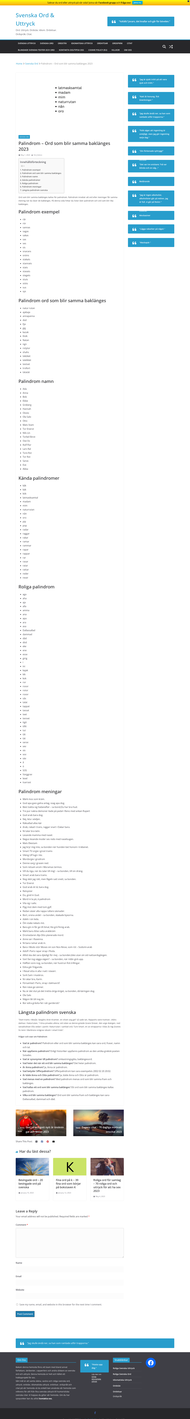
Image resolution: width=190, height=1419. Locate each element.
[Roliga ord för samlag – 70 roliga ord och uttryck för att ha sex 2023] (107, 1159)
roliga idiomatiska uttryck (96, 1378)
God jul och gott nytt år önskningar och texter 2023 (41, 1129)
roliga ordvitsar (163, 174)
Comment (22, 1224)
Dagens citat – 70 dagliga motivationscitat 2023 (99, 1129)
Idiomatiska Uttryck (82, 43)
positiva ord (165, 188)
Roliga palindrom (30, 183)
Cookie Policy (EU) (97, 50)
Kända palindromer (31, 180)
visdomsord (165, 144)
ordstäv (167, 123)
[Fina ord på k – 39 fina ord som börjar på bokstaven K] (69, 1159)
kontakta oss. (45, 1398)
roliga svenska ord (162, 249)
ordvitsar (166, 106)
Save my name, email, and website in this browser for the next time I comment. (60, 1304)
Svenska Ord (46, 43)
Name (19, 1262)
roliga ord (166, 221)
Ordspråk (117, 43)
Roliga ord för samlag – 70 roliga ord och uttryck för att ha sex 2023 (107, 1185)
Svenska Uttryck (27, 43)
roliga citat (165, 89)
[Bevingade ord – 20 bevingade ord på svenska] (32, 1159)
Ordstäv (62, 43)
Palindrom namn (30, 176)
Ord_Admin (38, 155)
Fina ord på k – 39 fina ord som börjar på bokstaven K (68, 1183)
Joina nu (137, 2)
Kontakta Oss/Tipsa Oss (71, 50)
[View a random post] (171, 46)
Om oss (128, 50)
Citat (129, 43)
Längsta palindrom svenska (35, 190)
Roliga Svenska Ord (122, 1374)
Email (18, 1276)
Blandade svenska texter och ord (36, 50)
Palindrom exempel (31, 170)
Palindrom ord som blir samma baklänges (41, 173)
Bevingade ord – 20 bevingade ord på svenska (30, 1183)
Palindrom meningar (31, 186)
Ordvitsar (102, 43)
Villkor (116, 50)
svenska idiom (164, 235)
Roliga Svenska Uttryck (124, 1368)
